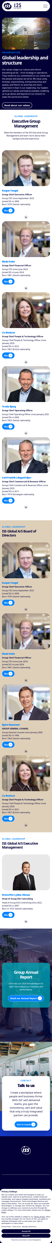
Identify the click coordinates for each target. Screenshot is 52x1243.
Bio (6, 210)
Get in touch (24, 1124)
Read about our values (17, 105)
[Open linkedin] (26, 217)
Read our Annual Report (23, 998)
